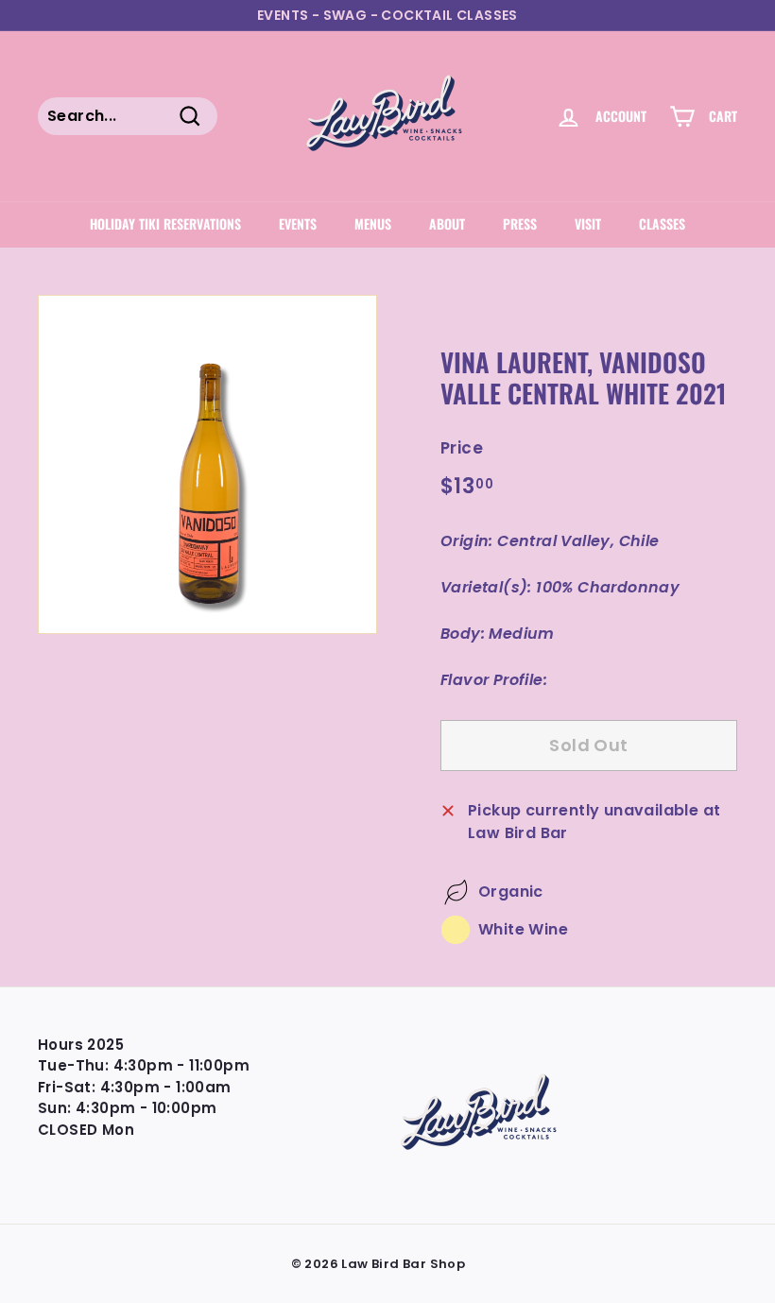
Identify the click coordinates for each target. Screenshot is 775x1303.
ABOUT (447, 223)
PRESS (520, 223)
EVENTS (298, 223)
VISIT (588, 223)
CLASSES (662, 223)
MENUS (372, 223)
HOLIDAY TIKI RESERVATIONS (165, 223)
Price (461, 448)
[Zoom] (207, 464)
